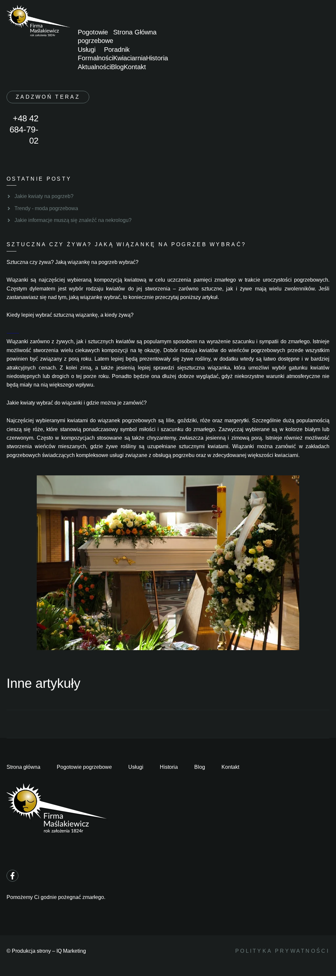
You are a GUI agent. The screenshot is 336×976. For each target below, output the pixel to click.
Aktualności (94, 66)
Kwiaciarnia (129, 58)
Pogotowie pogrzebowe (95, 36)
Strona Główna (135, 32)
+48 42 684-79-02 (24, 129)
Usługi (86, 49)
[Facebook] (12, 876)
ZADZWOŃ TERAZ (48, 97)
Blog (117, 66)
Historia (157, 58)
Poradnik (117, 49)
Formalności (95, 58)
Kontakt (135, 66)
